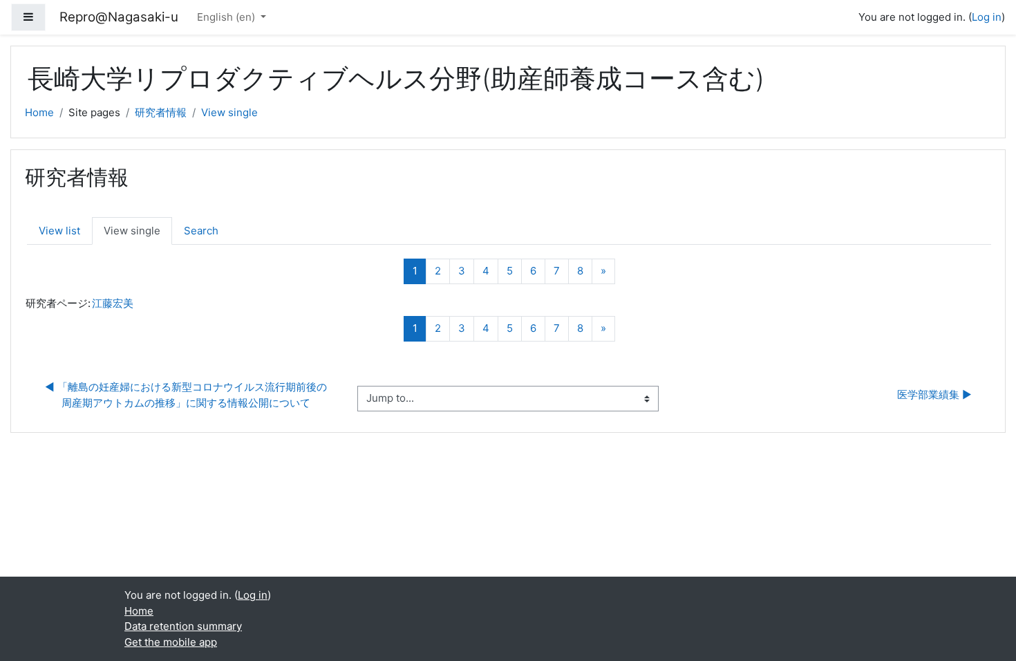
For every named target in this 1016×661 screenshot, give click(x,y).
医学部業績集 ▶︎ (934, 394)
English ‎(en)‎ (227, 17)
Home (39, 112)
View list (59, 230)
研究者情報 (161, 112)
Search (201, 230)
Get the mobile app (170, 642)
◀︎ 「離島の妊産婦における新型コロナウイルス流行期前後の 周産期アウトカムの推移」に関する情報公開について (187, 394)
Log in (986, 17)
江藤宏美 (112, 303)
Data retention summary (183, 626)
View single (229, 112)
